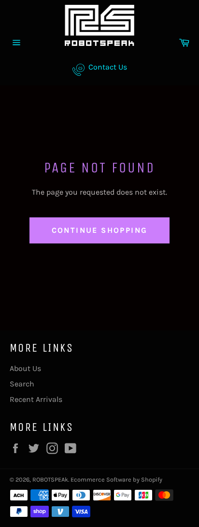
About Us (25, 368)
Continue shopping (100, 230)
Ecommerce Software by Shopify (116, 479)
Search (22, 383)
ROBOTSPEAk (50, 479)
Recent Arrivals (36, 399)
